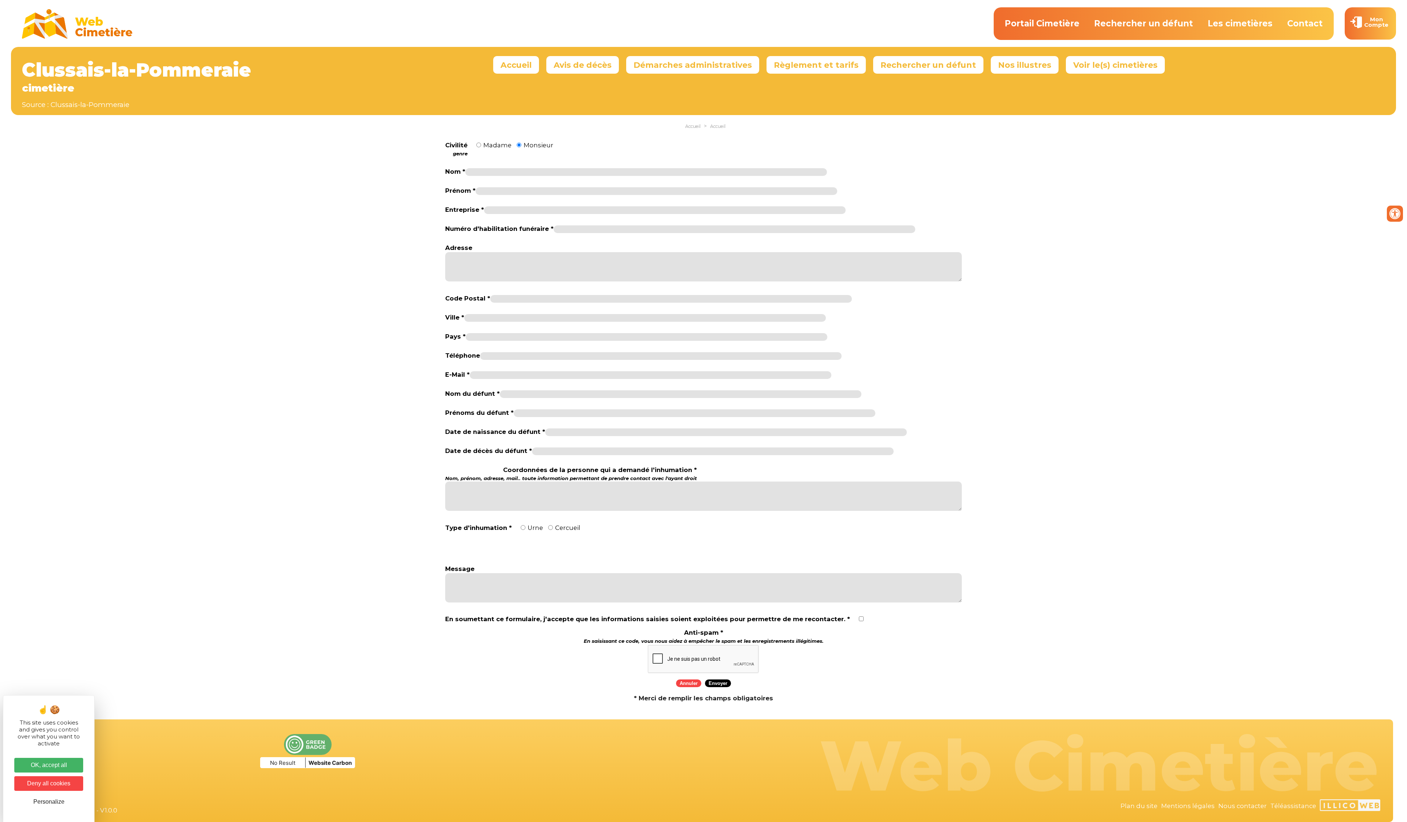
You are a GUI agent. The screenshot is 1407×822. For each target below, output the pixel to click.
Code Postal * (467, 298)
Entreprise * (464, 209)
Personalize (48, 802)
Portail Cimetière (1042, 23)
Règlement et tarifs (816, 65)
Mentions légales (1188, 806)
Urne (535, 527)
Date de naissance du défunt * (495, 431)
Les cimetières (1240, 23)
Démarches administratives (693, 65)
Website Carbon (330, 762)
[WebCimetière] (77, 37)
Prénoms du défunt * (479, 412)
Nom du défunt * (472, 393)
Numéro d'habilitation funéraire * (499, 228)
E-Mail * (457, 374)
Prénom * (460, 190)
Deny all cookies (48, 783)
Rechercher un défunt (1143, 23)
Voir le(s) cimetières (1115, 65)
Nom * (455, 171)
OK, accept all (49, 765)
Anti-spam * (704, 636)
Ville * (454, 317)
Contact (1305, 23)
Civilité (456, 148)
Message (459, 568)
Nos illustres (1024, 65)
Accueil (516, 65)
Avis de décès (583, 65)
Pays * (455, 336)
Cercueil (567, 527)
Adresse (458, 247)
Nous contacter (1242, 806)
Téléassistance (1293, 806)
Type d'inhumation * (478, 527)
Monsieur (538, 145)
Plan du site (1138, 806)
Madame (497, 145)
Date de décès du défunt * (488, 450)
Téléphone (462, 355)
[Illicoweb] (1350, 806)
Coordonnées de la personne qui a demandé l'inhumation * (571, 473)
